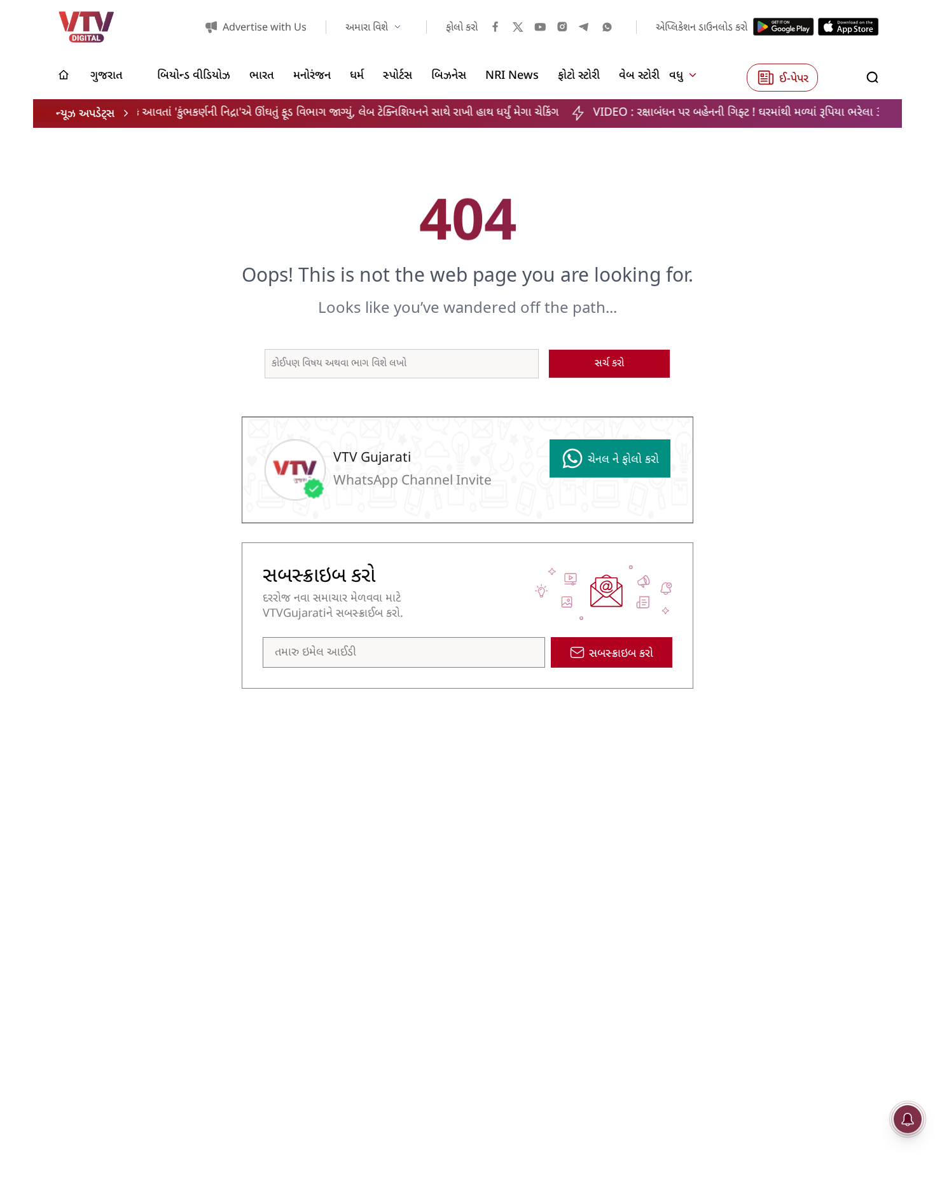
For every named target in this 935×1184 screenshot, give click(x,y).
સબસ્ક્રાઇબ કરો (621, 654)
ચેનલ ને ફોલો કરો (623, 460)
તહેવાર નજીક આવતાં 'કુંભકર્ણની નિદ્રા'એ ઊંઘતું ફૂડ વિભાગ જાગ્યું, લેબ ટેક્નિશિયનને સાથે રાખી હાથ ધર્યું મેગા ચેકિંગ (285, 113)
